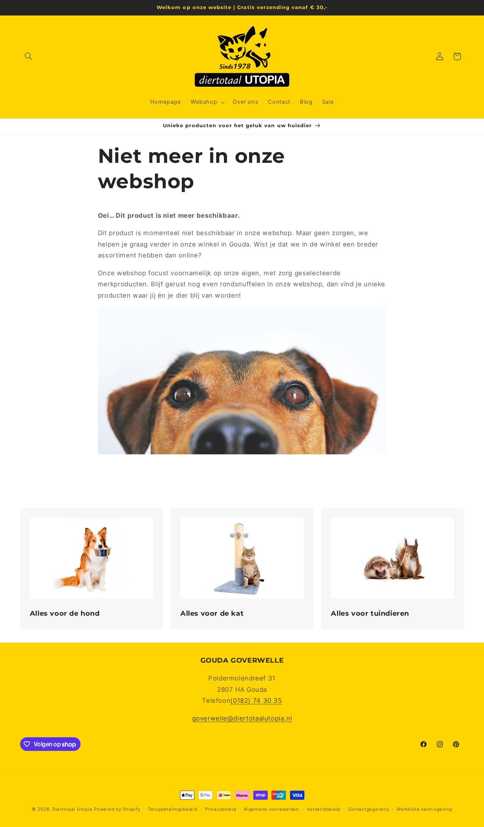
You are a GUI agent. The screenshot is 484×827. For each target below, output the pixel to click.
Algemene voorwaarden (271, 809)
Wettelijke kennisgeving (424, 809)
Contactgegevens (368, 809)
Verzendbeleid (323, 809)
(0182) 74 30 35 (256, 700)
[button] (28, 56)
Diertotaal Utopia (72, 809)
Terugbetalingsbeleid (172, 809)
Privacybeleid (220, 809)
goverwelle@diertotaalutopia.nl (242, 718)
